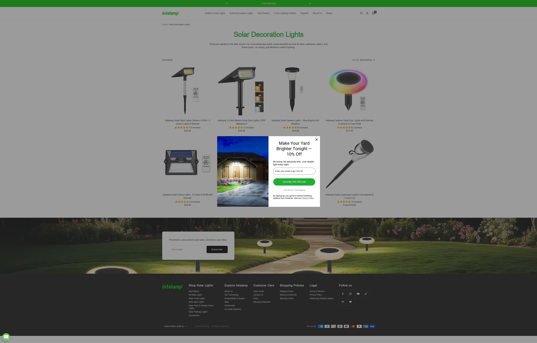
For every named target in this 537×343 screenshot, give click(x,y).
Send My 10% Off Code (294, 182)
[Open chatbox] (6, 337)
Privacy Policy (308, 198)
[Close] (316, 139)
